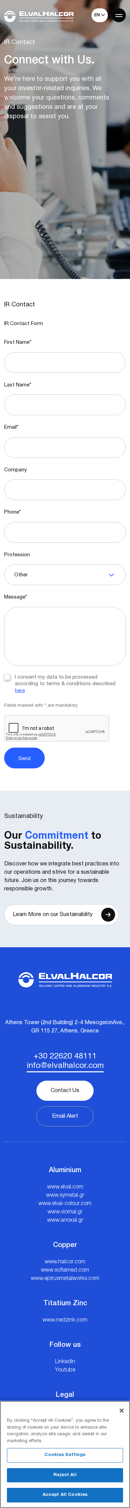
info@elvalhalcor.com (65, 1066)
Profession (17, 554)
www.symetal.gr (65, 1195)
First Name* (17, 342)
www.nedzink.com (65, 1320)
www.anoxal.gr (65, 1220)
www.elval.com (65, 1187)
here (20, 690)
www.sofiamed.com (65, 1270)
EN (97, 15)
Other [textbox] (21, 575)
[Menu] (119, 15)
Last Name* (17, 385)
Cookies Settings (64, 1455)
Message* (15, 597)
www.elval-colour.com (65, 1203)
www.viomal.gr (65, 1212)
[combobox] (65, 574)
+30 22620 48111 (65, 1056)
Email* (11, 427)
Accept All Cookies (65, 1495)
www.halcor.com (65, 1261)
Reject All (64, 1475)
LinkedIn (65, 1361)
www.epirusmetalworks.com (65, 1278)
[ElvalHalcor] (38, 16)
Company (15, 470)
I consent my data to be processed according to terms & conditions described (65, 684)
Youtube (65, 1370)
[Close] (121, 1410)
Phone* (12, 512)
